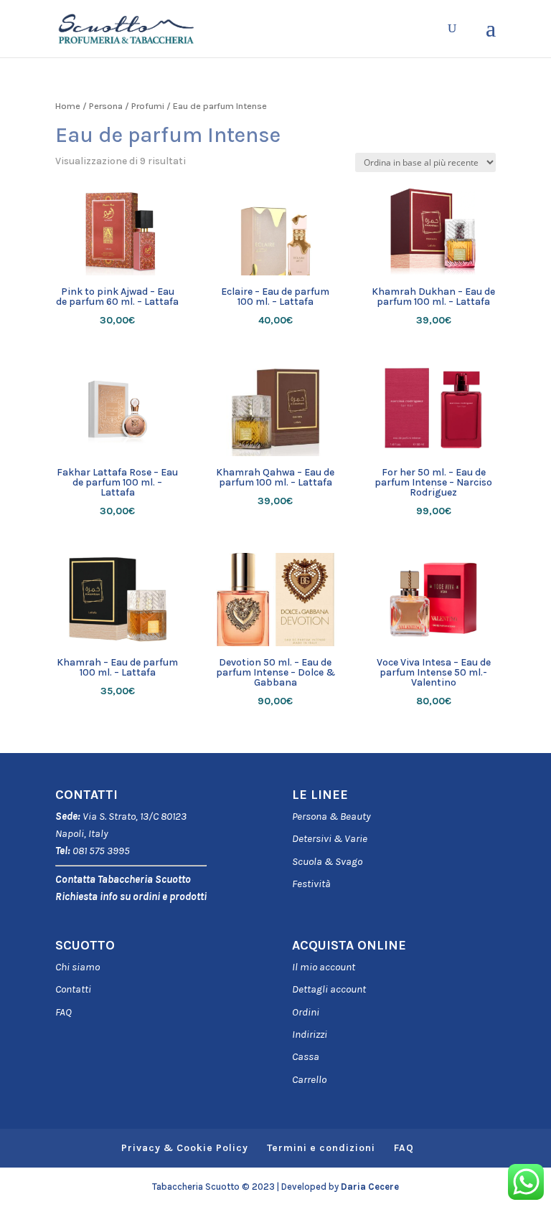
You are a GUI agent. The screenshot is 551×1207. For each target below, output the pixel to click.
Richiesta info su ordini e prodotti (131, 896)
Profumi (147, 105)
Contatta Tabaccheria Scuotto (123, 879)
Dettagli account (329, 989)
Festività (311, 883)
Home (67, 105)
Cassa (305, 1056)
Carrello (309, 1079)
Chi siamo (77, 966)
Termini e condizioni (321, 1148)
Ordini (305, 1011)
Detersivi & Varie (329, 838)
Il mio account (323, 966)
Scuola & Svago (327, 861)
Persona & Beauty (331, 816)
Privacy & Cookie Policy (184, 1148)
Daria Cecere (370, 1186)
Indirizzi (309, 1034)
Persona (106, 105)
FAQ (63, 1011)
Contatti (73, 989)
